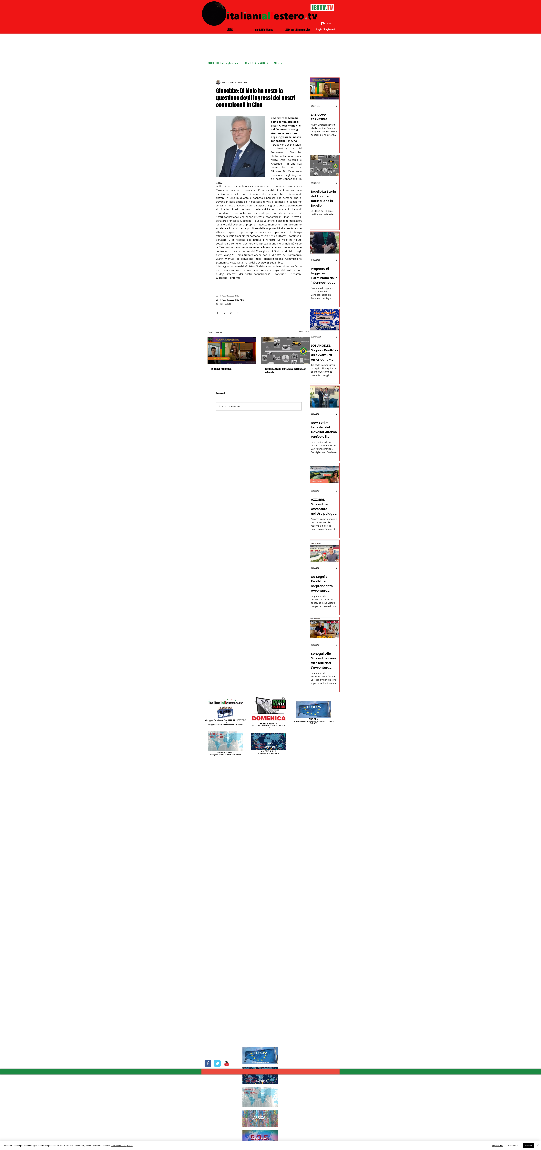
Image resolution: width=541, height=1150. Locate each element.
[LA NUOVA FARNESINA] (232, 350)
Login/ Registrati (325, 29)
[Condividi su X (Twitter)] (224, 313)
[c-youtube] (226, 1063)
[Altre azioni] (300, 82)
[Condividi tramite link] (238, 313)
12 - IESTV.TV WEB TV (256, 63)
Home (230, 29)
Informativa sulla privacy (122, 1145)
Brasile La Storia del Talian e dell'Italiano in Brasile (285, 371)
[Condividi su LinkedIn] (231, 313)
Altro (276, 63)
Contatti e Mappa (264, 30)
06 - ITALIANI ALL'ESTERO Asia (230, 299)
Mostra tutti (304, 331)
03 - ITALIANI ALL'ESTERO (227, 295)
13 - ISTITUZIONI (223, 304)
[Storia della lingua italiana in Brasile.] (285, 350)
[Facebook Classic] (208, 1063)
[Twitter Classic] (217, 1063)
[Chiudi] (537, 1145)
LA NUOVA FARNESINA (221, 369)
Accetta (528, 1145)
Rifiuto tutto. (513, 1145)
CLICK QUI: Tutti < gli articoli (223, 63)
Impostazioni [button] (497, 1145)
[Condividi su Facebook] (217, 313)
